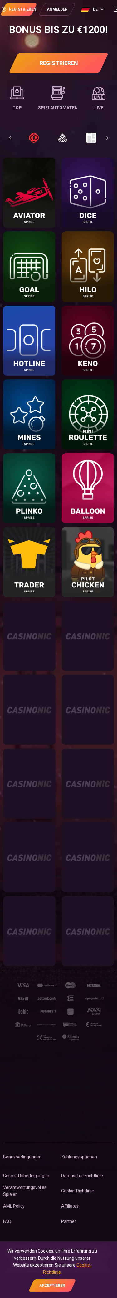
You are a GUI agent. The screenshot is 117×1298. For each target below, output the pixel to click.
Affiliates (70, 1206)
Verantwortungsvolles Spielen (24, 1191)
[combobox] (92, 9)
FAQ (7, 1221)
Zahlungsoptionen (79, 1156)
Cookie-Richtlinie (77, 1190)
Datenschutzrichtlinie (82, 1175)
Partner (68, 1221)
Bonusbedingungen (22, 1156)
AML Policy (14, 1206)
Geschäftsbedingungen (26, 1175)
